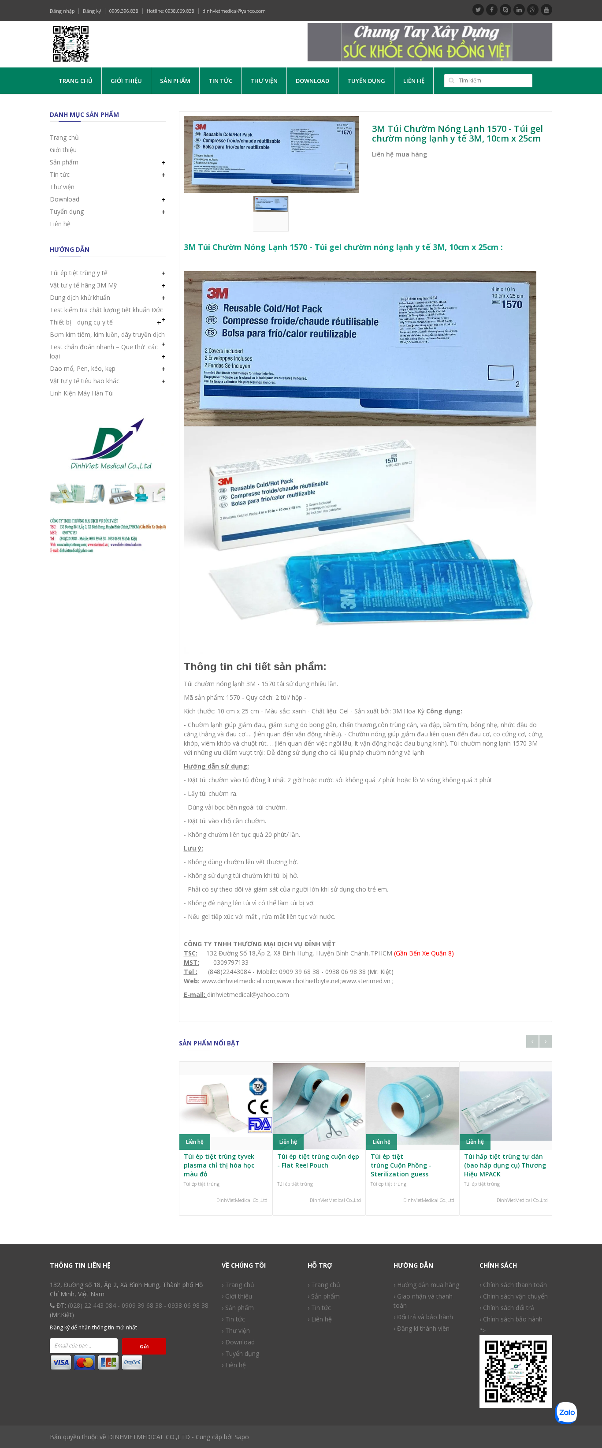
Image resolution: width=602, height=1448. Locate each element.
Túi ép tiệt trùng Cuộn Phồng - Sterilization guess (401, 1165)
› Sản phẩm (324, 1296)
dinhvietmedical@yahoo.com (234, 10)
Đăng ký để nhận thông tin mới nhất (93, 1327)
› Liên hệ (320, 1319)
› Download (238, 1342)
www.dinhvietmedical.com (238, 981)
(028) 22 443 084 (92, 1305)
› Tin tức (233, 1319)
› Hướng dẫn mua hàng (426, 1284)
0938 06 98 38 (188, 1305)
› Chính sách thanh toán (513, 1284)
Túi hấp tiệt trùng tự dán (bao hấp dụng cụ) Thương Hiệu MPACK (505, 1165)
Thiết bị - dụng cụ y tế (81, 322)
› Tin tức (319, 1307)
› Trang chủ (324, 1284)
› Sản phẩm (238, 1307)
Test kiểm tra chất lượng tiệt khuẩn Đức (106, 310)
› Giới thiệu (237, 1296)
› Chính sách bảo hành (511, 1319)
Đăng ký (92, 10)
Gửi (144, 1346)
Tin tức (220, 81)
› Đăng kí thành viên (422, 1328)
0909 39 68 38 (142, 1305)
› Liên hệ (234, 1365)
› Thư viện (236, 1330)
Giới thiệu (126, 81)
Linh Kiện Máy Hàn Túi (82, 393)
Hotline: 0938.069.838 (170, 10)
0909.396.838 (123, 10)
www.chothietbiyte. (304, 981)
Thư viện (264, 81)
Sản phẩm (175, 81)
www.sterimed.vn (366, 981)
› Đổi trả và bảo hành (423, 1317)
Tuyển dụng (366, 81)
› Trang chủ (238, 1284)
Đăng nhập (62, 10)
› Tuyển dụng (240, 1353)
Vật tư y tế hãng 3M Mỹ (83, 285)
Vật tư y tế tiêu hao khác (84, 381)
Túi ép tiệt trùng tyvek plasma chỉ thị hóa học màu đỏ (219, 1165)
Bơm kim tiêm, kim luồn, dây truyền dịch (107, 334)
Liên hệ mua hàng (399, 154)
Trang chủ (76, 81)
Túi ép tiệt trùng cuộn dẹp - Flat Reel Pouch (318, 1160)
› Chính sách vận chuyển (513, 1296)
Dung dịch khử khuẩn (80, 297)
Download (312, 81)
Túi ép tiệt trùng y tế (79, 273)
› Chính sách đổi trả (506, 1307)
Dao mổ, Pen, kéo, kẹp (82, 368)
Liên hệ (413, 81)
